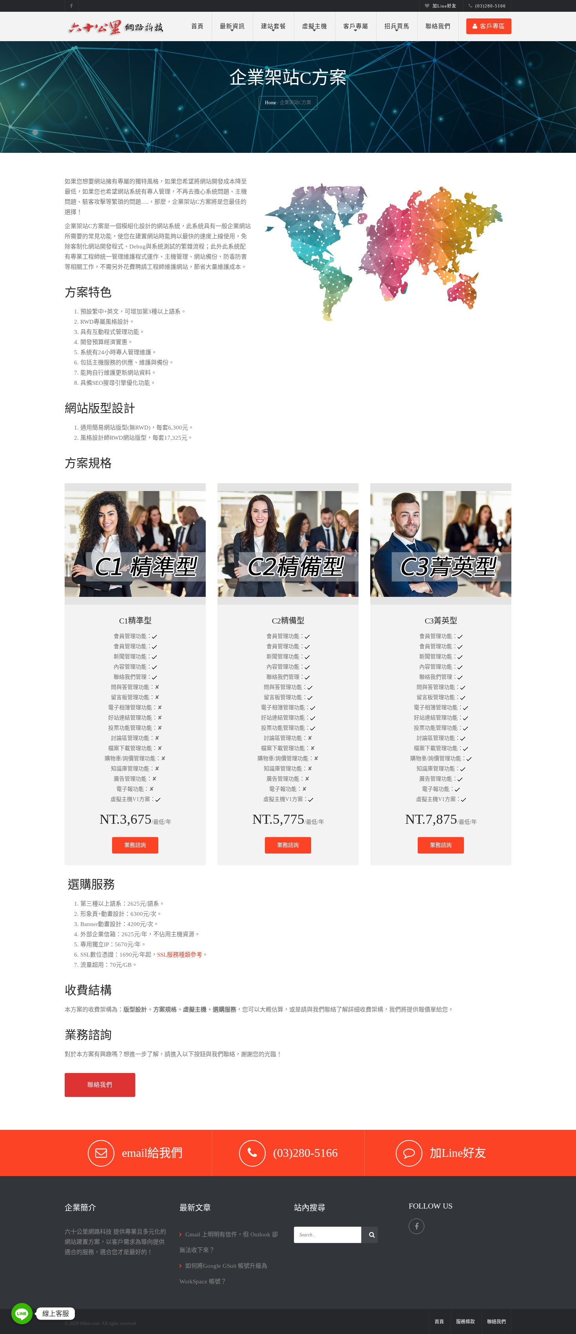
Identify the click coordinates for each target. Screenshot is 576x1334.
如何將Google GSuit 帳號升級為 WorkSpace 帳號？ (223, 1274)
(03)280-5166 (490, 6)
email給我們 (152, 1152)
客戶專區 (492, 26)
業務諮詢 (135, 845)
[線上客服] (22, 1313)
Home (270, 102)
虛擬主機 (314, 26)
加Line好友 (444, 6)
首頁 (197, 26)
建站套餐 (273, 26)
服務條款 (465, 1322)
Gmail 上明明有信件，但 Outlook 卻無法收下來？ (228, 1242)
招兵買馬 (396, 26)
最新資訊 (232, 26)
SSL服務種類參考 (179, 955)
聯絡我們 (438, 26)
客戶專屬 (355, 26)
